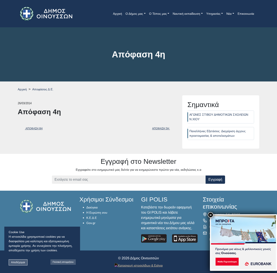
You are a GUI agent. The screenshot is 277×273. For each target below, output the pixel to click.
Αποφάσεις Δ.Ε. (42, 89)
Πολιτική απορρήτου (63, 262)
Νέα (229, 13)
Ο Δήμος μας (134, 13)
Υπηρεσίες (213, 13)
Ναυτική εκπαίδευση (186, 13)
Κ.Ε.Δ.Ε (91, 217)
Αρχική (117, 13)
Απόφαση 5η (161, 128)
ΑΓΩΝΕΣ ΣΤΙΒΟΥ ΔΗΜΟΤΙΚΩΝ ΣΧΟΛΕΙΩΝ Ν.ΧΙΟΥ (218, 117)
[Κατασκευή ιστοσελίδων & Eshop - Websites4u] (138, 265)
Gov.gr (90, 223)
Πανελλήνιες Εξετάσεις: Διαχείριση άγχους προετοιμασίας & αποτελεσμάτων (217, 133)
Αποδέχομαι (18, 262)
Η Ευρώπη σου (96, 212)
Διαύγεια (92, 207)
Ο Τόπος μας (158, 13)
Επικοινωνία (246, 13)
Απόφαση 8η (34, 128)
